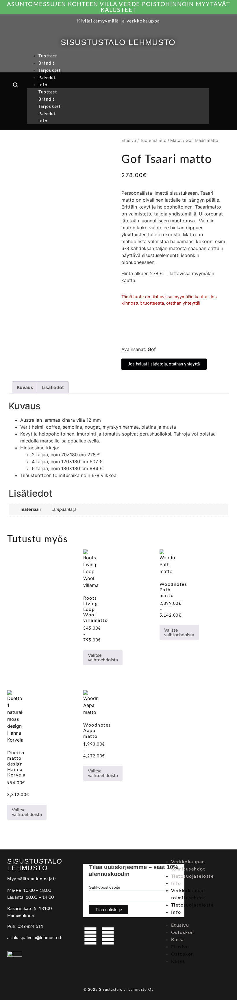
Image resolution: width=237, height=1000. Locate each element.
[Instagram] (108, 936)
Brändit (46, 63)
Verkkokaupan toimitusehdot (188, 865)
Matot (176, 140)
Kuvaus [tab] (25, 387)
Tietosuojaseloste (192, 876)
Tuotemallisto (153, 140)
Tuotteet (47, 56)
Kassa (178, 939)
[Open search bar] (15, 84)
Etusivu (128, 140)
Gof (152, 349)
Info (42, 85)
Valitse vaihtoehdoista (103, 657)
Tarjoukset (49, 71)
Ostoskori (183, 932)
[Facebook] (90, 936)
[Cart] (220, 85)
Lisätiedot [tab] (53, 387)
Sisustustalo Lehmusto (118, 42)
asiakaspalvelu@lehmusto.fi (34, 937)
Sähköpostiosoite (104, 887)
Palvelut (47, 78)
